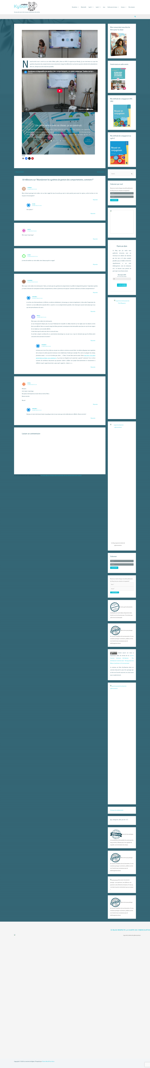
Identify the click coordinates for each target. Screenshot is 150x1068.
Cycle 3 (97, 7)
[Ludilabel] (122, 221)
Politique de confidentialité (116, 810)
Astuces (123, 7)
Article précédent (19, 172)
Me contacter (132, 7)
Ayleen (33, 204)
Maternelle (83, 7)
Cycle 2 (90, 7)
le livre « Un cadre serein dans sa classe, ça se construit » (50, 132)
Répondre (95, 199)
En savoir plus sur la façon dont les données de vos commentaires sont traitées (61, 475)
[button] (78, 7)
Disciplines (74, 7)
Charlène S (34, 296)
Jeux (104, 7)
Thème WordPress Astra (48, 1061)
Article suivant (101, 172)
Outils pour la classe (112, 7)
